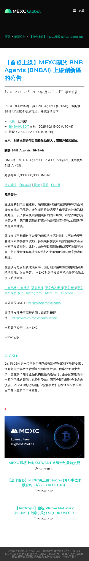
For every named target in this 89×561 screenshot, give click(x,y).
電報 (46, 185)
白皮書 (55, 185)
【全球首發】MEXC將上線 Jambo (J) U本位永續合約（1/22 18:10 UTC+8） (44, 482)
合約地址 (25, 185)
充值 (12, 121)
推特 (36, 185)
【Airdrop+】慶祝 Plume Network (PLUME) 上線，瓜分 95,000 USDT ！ (44, 510)
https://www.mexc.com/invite (34, 318)
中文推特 (23, 288)
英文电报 (37, 288)
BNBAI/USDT (19, 126)
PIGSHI (16, 92)
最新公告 (71, 92)
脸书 (20, 293)
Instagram (34, 293)
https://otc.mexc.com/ (44, 303)
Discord (67, 293)
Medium (51, 293)
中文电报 (11, 288)
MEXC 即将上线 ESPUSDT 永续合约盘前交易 (44, 463)
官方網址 (11, 185)
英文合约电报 (54, 288)
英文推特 (70, 288)
